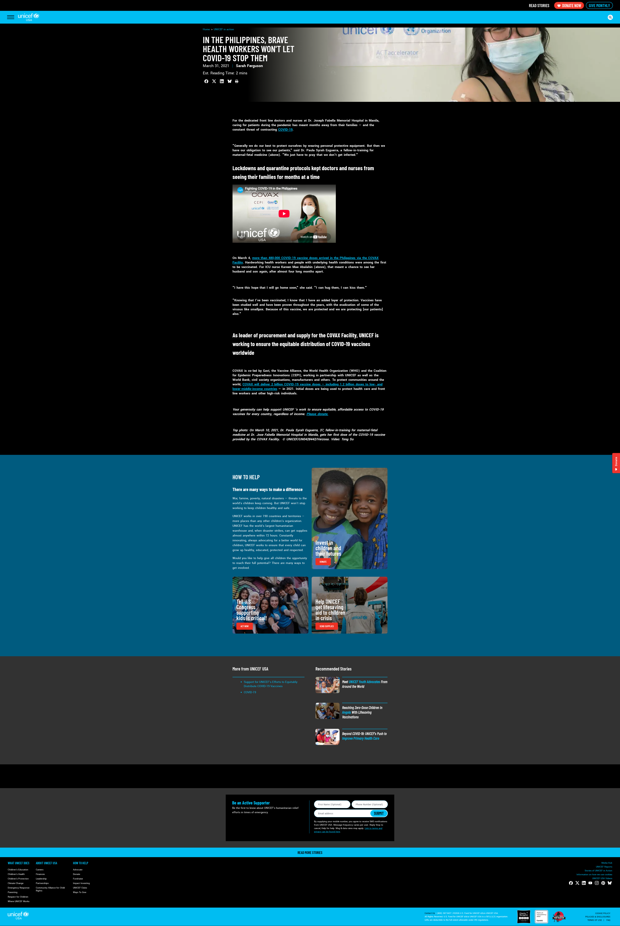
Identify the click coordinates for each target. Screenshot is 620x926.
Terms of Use (594, 920)
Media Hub (606, 862)
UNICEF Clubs (80, 887)
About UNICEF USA (46, 863)
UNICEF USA (28, 17)
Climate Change (15, 883)
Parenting (12, 892)
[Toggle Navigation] (10, 17)
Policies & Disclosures (597, 917)
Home (206, 29)
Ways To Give (79, 892)
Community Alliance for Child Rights (50, 889)
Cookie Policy (602, 913)
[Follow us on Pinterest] (603, 883)
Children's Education (18, 869)
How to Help (80, 863)
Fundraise (78, 878)
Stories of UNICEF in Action (598, 870)
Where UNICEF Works (18, 901)
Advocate (77, 869)
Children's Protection (18, 878)
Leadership (41, 878)
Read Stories (539, 5)
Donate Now (571, 5)
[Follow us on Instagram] (596, 883)
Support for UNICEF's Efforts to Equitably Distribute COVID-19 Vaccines (270, 684)
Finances (40, 874)
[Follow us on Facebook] (571, 883)
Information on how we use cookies (594, 874)
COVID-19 (285, 129)
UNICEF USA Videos (602, 878)
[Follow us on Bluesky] (609, 883)
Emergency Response (18, 887)
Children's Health (16, 874)
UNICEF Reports (604, 866)
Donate (76, 874)
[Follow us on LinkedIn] (583, 883)
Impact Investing (81, 883)
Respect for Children (18, 896)
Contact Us (430, 913)
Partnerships (42, 883)
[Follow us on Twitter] (577, 883)
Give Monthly (599, 5)
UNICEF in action (224, 29)
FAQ (608, 920)
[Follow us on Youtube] (590, 883)
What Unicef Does (18, 863)
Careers (39, 869)
